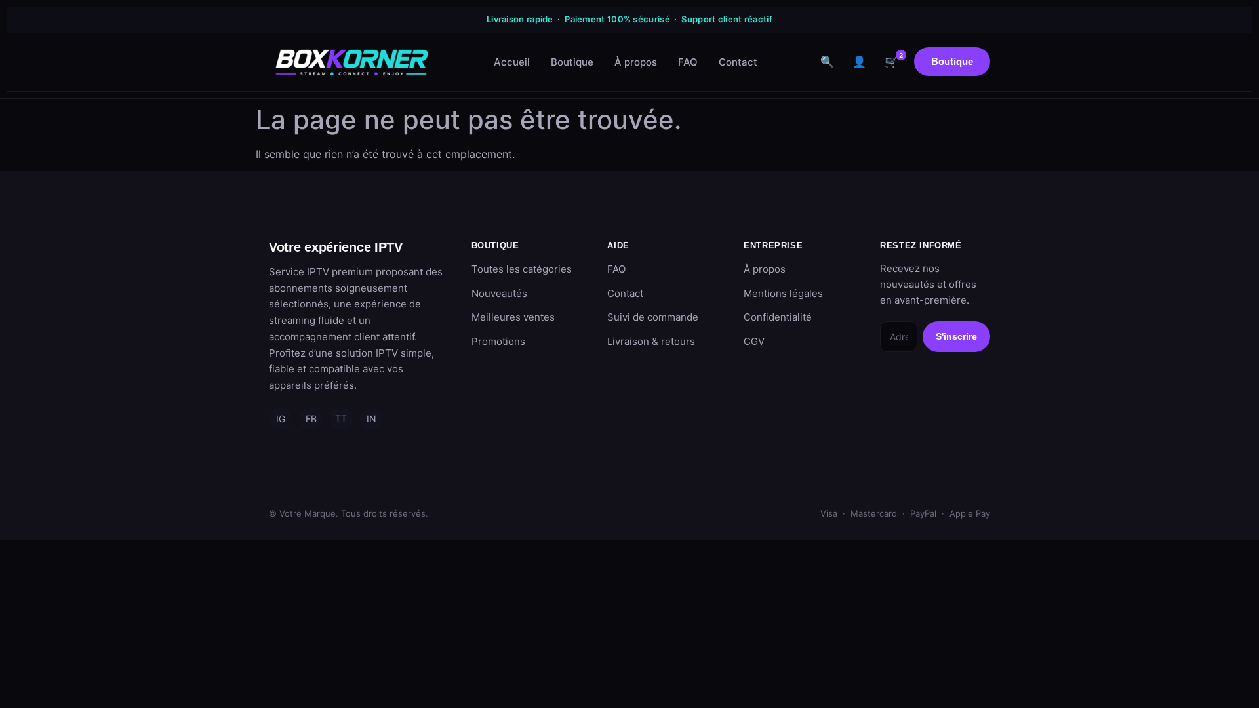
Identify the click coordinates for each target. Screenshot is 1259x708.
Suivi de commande (652, 317)
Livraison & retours (651, 341)
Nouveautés (499, 293)
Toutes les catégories (521, 269)
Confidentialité (778, 317)
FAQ (688, 62)
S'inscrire (956, 336)
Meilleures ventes (513, 317)
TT (341, 418)
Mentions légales (783, 293)
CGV (754, 341)
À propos (635, 62)
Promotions (498, 341)
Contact (738, 62)
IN (371, 418)
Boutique (572, 62)
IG (280, 418)
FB (311, 418)
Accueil (512, 62)
